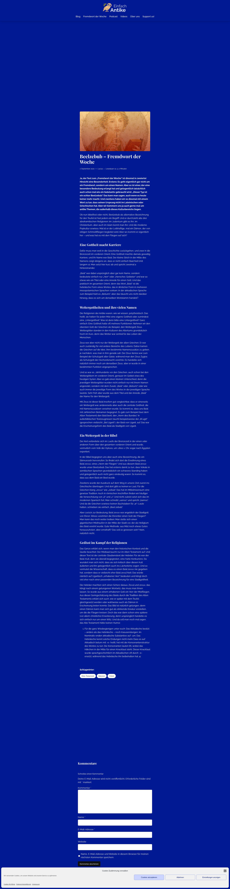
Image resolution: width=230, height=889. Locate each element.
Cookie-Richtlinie (9, 884)
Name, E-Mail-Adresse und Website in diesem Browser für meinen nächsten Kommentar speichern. (115, 856)
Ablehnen (180, 877)
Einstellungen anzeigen (211, 877)
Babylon (101, 676)
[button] (225, 871)
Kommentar (84, 788)
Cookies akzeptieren (149, 877)
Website (82, 841)
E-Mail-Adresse (86, 829)
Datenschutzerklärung (23, 884)
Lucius (100, 169)
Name (81, 817)
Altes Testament (87, 676)
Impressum (36, 884)
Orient (111, 676)
